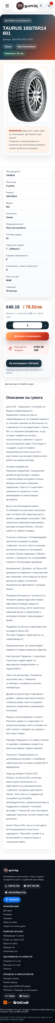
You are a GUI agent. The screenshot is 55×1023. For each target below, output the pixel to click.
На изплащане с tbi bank (23, 363)
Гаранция (7, 918)
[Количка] (49, 5)
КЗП (26, 1012)
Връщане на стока (11, 965)
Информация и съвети (13, 936)
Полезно (7, 969)
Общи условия (10, 922)
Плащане (7, 914)
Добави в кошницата (27, 336)
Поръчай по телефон (29, 348)
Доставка (7, 910)
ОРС (19, 1012)
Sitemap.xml (9, 947)
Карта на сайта (10, 943)
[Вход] (41, 5)
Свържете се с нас (12, 961)
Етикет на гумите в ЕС (13, 940)
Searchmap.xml (10, 951)
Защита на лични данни (14, 926)
